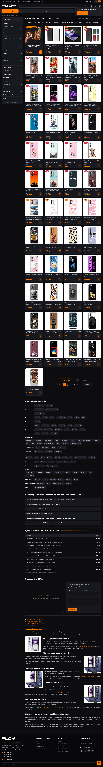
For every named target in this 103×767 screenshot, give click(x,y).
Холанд (68, 479)
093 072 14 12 (7, 756)
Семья (67, 472)
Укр (96, 1)
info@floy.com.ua (8, 759)
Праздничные (29, 451)
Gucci (69, 417)
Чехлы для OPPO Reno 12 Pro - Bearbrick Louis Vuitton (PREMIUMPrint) (53, 332)
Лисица (49, 457)
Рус (99, 1)
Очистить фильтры (13, 102)
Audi (70, 425)
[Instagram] (81, 750)
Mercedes (62, 425)
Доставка (8, 1)
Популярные (30, 472)
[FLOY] (9, 5)
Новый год (48, 451)
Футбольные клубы (30, 483)
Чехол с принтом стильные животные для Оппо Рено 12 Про (53, 246)
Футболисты (28, 479)
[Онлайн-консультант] (99, 763)
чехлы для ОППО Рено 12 (85, 646)
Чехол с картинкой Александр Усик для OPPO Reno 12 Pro (72, 133)
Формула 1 (97, 440)
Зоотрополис (30, 443)
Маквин (65, 443)
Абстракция (30, 475)
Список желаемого (63, 743)
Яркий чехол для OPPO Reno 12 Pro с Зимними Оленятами (34, 76)
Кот (36, 457)
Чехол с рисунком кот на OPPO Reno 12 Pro (72, 246)
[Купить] (59, 52)
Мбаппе (37, 479)
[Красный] (90, 49)
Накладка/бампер (10, 38)
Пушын (82, 429)
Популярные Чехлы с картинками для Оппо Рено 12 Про (53, 303)
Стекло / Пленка (9, 26)
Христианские (58, 472)
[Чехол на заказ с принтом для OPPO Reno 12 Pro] (40, 52)
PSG (48, 483)
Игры (26, 433)
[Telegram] (88, 750)
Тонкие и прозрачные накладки (35, 623)
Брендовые (28, 417)
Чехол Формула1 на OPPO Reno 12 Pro (91, 133)
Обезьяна (29, 457)
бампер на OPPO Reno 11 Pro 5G (89, 676)
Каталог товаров (9, 11)
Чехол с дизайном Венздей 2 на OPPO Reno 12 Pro (73, 104)
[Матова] (65, 49)
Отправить (72, 609)
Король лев (48, 440)
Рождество (38, 451)
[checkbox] (4, 26)
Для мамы (58, 451)
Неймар (60, 479)
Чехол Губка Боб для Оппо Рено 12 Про (53, 275)
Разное (27, 469)
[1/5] (69, 587)
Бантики (83, 472)
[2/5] (71, 587)
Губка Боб (58, 429)
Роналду (53, 479)
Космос (51, 462)
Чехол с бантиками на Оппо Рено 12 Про (53, 218)
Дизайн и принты (31, 625)
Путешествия (28, 466)
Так (82, 13)
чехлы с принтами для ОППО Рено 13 (56, 692)
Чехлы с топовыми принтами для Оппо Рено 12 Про (92, 275)
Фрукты (43, 462)
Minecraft (54, 433)
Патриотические (29, 447)
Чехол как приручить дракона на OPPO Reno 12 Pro (53, 161)
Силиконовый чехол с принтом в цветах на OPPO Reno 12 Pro (91, 104)
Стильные (40, 472)
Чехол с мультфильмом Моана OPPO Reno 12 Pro (52, 190)
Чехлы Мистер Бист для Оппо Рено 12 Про (32, 332)
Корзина (60, 741)
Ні (94, 13)
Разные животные (80, 457)
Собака (57, 457)
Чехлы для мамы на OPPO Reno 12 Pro (72, 190)
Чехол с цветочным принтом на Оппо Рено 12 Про (34, 275)
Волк (42, 457)
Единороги (38, 429)
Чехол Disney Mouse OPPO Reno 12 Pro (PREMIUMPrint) (33, 360)
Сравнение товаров (63, 746)
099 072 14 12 (89, 1)
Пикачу (67, 429)
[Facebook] (85, 750)
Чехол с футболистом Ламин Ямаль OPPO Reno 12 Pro (92, 190)
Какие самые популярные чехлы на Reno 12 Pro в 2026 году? (43, 504)
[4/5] (77, 587)
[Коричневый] (92, 49)
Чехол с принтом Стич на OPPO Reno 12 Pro (72, 161)
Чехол (7, 29)
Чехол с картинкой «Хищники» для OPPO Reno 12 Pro (72, 76)
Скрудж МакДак (76, 443)
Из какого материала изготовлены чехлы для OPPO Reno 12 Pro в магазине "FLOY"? (50, 499)
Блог (43, 1)
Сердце (48, 472)
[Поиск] (86, 5)
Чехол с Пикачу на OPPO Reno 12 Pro (33, 246)
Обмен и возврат (16, 1)
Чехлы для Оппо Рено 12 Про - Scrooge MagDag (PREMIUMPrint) (73, 360)
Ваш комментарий (73, 597)
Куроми (37, 421)
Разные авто (45, 425)
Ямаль (76, 479)
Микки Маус (48, 429)
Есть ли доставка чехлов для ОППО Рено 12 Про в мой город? (44, 522)
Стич (73, 440)
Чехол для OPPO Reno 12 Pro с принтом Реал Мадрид (92, 360)
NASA (77, 417)
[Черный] (46, 49)
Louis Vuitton (61, 417)
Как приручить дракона (84, 440)
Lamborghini (78, 425)
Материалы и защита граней (34, 621)
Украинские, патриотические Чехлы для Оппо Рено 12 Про (53, 360)
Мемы (26, 487)
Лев (70, 457)
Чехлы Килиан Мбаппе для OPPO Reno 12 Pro (72, 275)
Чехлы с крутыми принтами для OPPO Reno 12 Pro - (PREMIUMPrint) (91, 303)
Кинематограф (29, 437)
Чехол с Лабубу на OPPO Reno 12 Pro (33, 161)
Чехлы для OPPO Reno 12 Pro (34, 619)
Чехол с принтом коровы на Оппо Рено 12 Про (92, 218)
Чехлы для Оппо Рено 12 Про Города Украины (73, 332)
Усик (90, 472)
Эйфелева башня (39, 466)
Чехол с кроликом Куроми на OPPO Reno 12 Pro (91, 246)
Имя (69, 590)
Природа (27, 462)
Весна (66, 462)
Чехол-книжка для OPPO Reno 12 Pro (52, 46)
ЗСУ (37, 447)
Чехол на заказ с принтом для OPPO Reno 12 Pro (33, 46)
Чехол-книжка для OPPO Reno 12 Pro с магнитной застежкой (91, 46)
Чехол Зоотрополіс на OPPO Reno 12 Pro (53, 133)
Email (85, 590)
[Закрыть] (100, 8)
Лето (36, 462)
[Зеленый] (89, 49)
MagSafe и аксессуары (32, 627)
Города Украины (52, 466)
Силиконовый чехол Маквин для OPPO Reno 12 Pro (92, 76)
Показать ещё (66, 380)
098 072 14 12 (7, 754)
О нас (3, 1)
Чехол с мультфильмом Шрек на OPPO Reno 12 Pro (33, 104)
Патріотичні (61, 447)
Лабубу (74, 429)
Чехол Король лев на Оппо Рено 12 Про (33, 190)
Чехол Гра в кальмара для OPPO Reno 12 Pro (53, 104)
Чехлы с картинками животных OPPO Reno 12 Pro (92, 332)
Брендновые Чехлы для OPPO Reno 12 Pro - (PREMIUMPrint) (71, 303)
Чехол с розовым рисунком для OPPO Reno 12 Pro (72, 218)
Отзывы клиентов (26, 1)
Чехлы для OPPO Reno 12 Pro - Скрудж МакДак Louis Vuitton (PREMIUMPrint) (34, 388)
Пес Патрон (45, 447)
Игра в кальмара (49, 443)
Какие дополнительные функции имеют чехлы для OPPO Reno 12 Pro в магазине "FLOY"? (51, 518)
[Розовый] (87, 49)
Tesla (54, 425)
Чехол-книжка (9, 36)
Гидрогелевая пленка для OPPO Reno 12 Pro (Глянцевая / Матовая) (72, 46)
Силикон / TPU (9, 46)
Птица (64, 457)
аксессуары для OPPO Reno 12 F (51, 707)
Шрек (59, 443)
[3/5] (74, 587)
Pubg (37, 433)
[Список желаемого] (95, 6)
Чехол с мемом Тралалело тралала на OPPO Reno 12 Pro (33, 218)
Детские (27, 429)
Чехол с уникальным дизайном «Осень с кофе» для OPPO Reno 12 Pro (53, 76)
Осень (73, 462)
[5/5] (79, 587)
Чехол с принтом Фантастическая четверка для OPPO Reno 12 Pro (33, 133)
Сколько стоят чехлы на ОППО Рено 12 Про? (39, 513)
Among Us (45, 433)
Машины (27, 425)
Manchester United (58, 483)
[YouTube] (92, 750)
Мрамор (75, 472)
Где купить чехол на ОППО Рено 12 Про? (38, 509)
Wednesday (30, 440)
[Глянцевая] (67, 49)
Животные (28, 455)
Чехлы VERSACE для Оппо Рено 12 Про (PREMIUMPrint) (34, 303)
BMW (37, 425)
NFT (83, 417)
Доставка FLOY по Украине (34, 629)
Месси (45, 479)
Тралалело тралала (40, 487)
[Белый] (48, 49)
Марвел (39, 443)
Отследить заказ (36, 1)
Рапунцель (65, 440)
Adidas (44, 417)
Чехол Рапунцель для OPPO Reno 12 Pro (92, 161)
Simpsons (39, 440)
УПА (53, 447)
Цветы (59, 462)
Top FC (68, 483)
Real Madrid (40, 483)
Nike (52, 417)
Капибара (92, 457)
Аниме (27, 421)
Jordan (37, 417)
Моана (56, 440)
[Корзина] (99, 6)
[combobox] (51, 5)
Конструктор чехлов (63, 751)
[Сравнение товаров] (91, 6)
